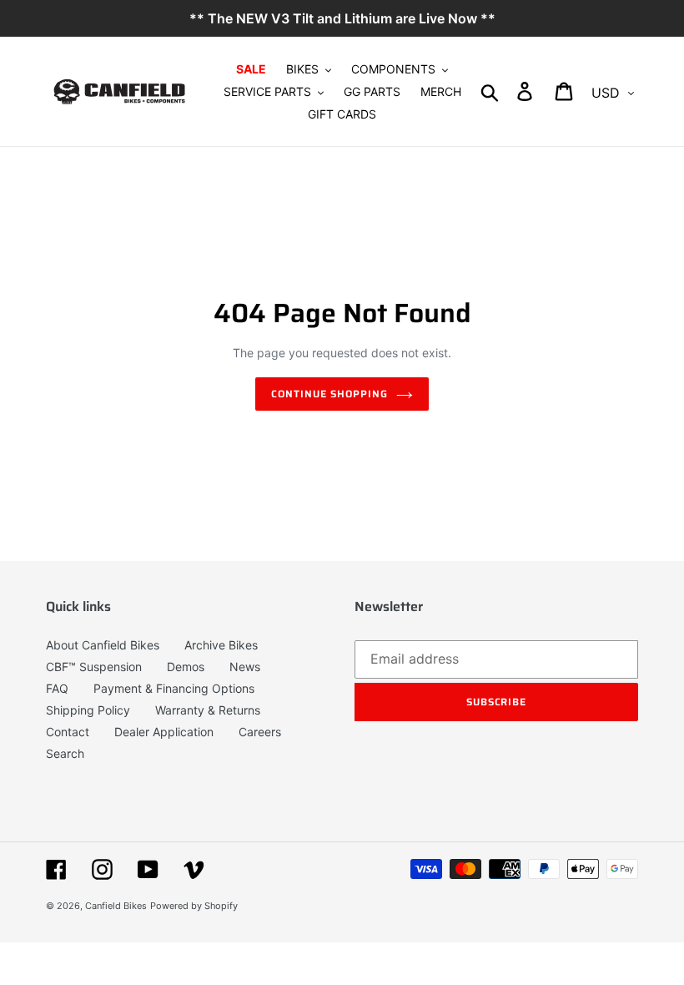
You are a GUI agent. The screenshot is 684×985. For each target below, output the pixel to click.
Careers (260, 732)
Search (65, 753)
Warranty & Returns (207, 710)
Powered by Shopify (194, 906)
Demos (185, 666)
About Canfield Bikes (102, 645)
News (244, 666)
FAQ (57, 688)
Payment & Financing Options (173, 688)
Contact (67, 732)
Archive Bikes (221, 645)
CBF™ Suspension (94, 666)
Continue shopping (329, 394)
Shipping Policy (88, 710)
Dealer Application (164, 732)
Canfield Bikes (116, 906)
